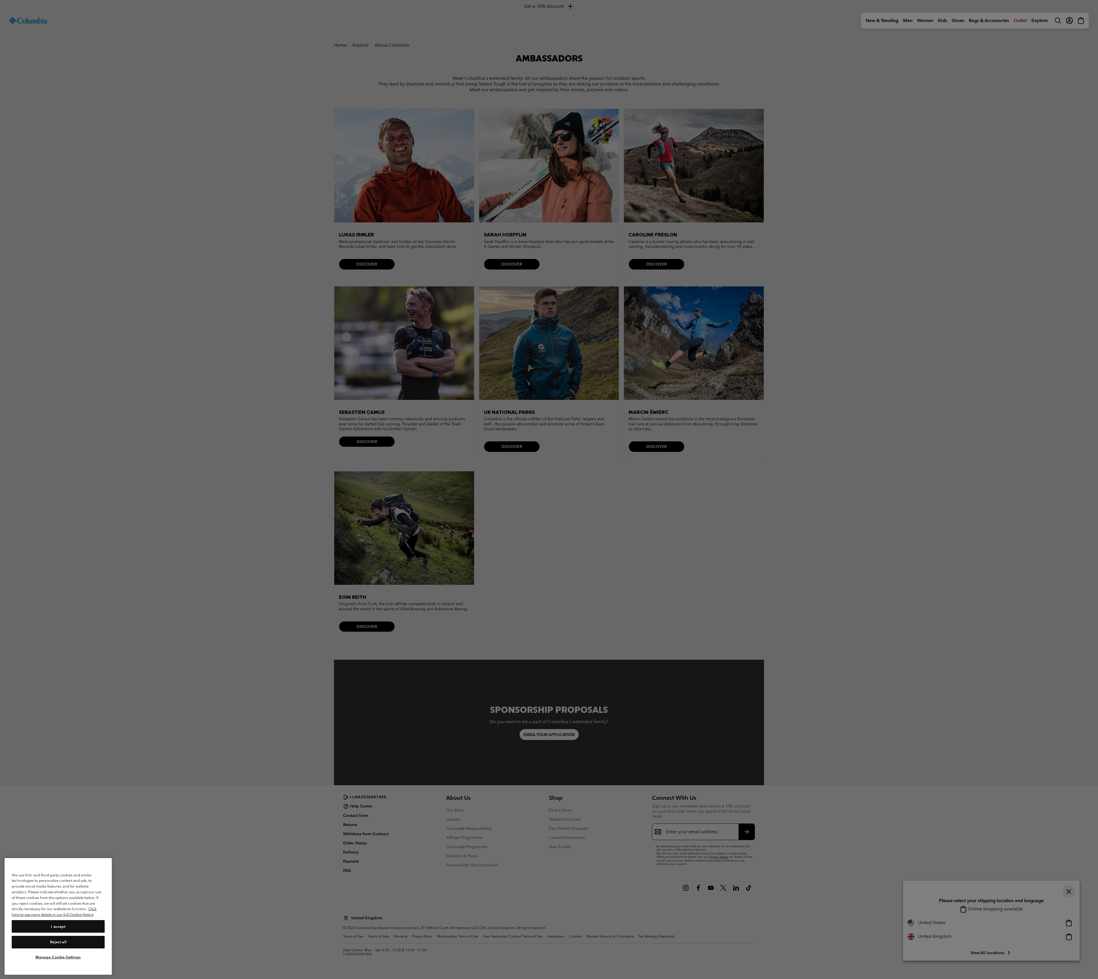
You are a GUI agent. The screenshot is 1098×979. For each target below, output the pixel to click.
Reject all (58, 941)
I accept (58, 926)
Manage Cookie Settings (58, 956)
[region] (58, 916)
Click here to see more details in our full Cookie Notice (54, 911)
